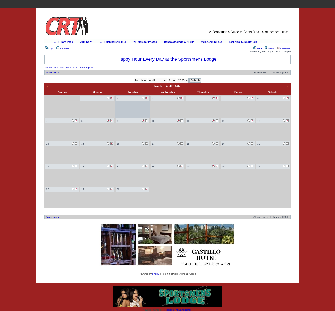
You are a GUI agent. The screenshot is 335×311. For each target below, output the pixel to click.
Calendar (285, 48)
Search (271, 48)
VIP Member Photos (145, 41)
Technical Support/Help (243, 41)
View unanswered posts (57, 67)
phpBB (156, 274)
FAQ (259, 48)
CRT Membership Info (113, 41)
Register (64, 48)
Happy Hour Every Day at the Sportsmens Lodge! (167, 59)
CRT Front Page (63, 41)
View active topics (83, 67)
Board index (52, 72)
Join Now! (86, 41)
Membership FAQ (211, 41)
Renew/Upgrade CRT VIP (179, 41)
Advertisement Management (177, 309)
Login (51, 48)
